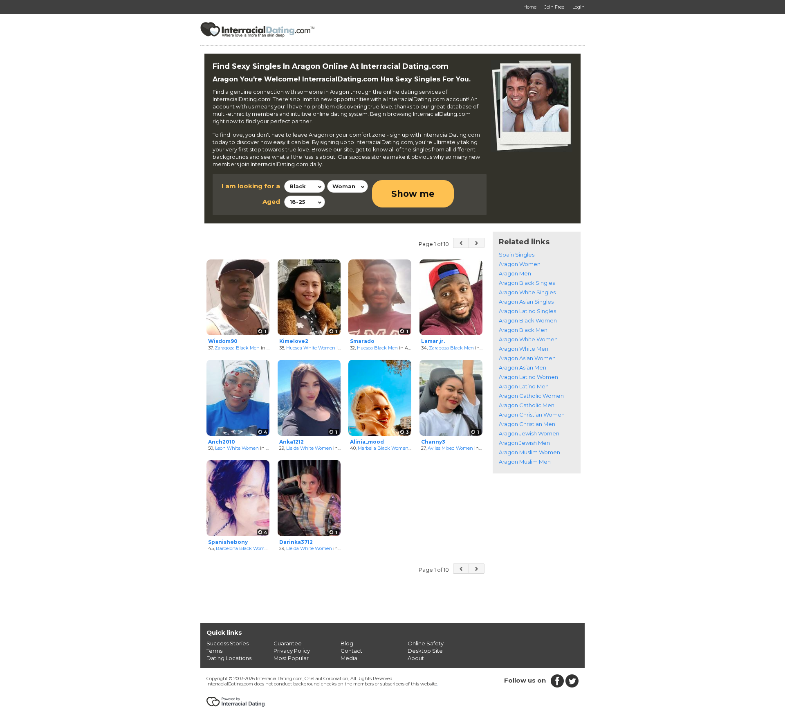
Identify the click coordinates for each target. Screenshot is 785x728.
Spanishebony (228, 542)
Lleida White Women (309, 448)
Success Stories (227, 643)
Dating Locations (228, 658)
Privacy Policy (292, 650)
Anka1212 (291, 442)
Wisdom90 (223, 341)
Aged (271, 201)
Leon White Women (237, 448)
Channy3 (433, 442)
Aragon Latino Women (528, 377)
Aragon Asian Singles (526, 301)
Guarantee (288, 643)
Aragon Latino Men (524, 386)
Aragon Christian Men (527, 424)
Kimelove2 (293, 341)
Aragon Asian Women (527, 358)
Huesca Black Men (377, 348)
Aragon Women (520, 264)
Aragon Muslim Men (525, 461)
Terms (214, 650)
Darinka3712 (296, 542)
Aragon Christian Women (532, 414)
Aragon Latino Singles (527, 311)
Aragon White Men (523, 348)
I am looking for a (251, 186)
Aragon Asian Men (522, 367)
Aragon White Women (528, 339)
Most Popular (291, 658)
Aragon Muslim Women (529, 452)
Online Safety (426, 643)
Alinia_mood (367, 442)
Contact (351, 650)
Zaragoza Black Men (237, 348)
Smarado (362, 341)
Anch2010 (221, 442)
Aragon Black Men (523, 330)
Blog (347, 643)
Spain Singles (516, 254)
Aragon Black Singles (527, 282)
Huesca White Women (310, 348)
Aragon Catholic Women (531, 395)
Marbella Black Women (383, 448)
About (416, 658)
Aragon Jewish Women (529, 433)
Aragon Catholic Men (526, 405)
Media (349, 658)
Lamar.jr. (433, 341)
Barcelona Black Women (243, 548)
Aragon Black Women (528, 320)
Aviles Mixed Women (450, 448)
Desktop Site (425, 650)
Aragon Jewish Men (524, 443)
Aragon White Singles (527, 292)
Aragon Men (515, 273)
